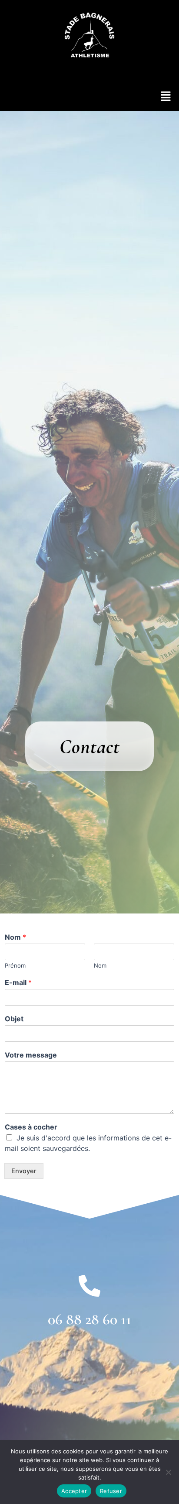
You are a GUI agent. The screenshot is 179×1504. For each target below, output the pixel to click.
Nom (15, 937)
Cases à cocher (31, 1127)
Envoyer (23, 1171)
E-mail (18, 982)
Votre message (31, 1055)
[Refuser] (168, 1472)
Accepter (74, 1490)
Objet (14, 1018)
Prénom (15, 965)
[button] (166, 96)
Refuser (111, 1490)
